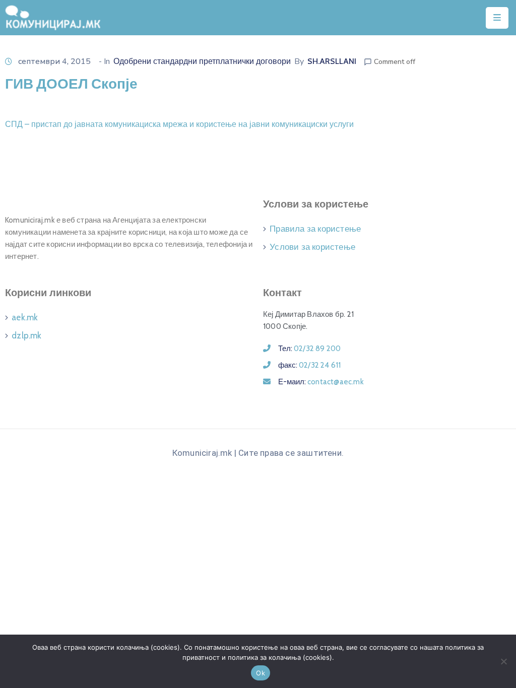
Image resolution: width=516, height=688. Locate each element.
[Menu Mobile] (497, 18)
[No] (503, 661)
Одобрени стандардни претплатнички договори (202, 61)
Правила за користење (315, 229)
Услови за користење (312, 247)
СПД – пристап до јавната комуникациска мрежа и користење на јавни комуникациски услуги (179, 124)
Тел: (309, 348)
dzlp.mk (26, 335)
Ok (260, 673)
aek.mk (25, 317)
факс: (309, 365)
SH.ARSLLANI (331, 61)
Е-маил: (321, 381)
